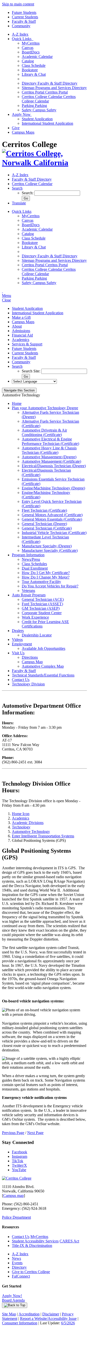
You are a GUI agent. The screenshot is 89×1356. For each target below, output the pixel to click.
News (16, 1258)
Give (16, 128)
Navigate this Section (19, 390)
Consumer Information (19, 1323)
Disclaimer (50, 1314)
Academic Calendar (37, 56)
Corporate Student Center (42, 613)
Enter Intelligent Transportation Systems (43, 836)
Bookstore (30, 70)
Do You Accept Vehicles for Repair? (50, 586)
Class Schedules (34, 564)
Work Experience (35, 617)
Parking (34, 105)
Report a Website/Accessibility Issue (48, 1318)
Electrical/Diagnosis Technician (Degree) (54, 466)
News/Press (31, 559)
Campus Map (32, 662)
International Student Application (47, 123)
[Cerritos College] (16, 1178)
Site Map (9, 1314)
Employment (22, 644)
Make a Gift (21, 317)
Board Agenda (13, 1300)
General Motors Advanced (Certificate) (52, 515)
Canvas (27, 48)
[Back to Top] (14, 1305)
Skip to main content (18, 4)
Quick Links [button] (22, 39)
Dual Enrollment (35, 568)
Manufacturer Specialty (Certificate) (50, 550)
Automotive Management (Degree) (49, 457)
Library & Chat (34, 74)
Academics (20, 340)
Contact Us (20, 680)
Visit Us (18, 653)
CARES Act (69, 1241)
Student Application (37, 119)
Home (17, 403)
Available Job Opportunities (43, 648)
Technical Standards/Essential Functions (43, 675)
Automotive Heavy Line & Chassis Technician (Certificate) (49, 450)
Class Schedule (33, 65)
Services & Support (27, 344)
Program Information (28, 555)
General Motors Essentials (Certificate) (52, 519)
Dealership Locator (37, 635)
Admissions (21, 331)
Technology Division (28, 684)
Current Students (25, 17)
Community (21, 26)
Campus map (13, 1195)
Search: (28, 193)
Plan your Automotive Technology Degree (45, 408)
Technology (21, 827)
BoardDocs (31, 52)
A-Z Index (20, 34)
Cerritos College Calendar (49, 99)
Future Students (24, 12)
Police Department (16, 1217)
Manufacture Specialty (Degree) (47, 546)
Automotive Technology (31, 831)
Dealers (18, 631)
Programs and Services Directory (54, 88)
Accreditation (29, 1314)
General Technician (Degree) (44, 524)
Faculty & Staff (24, 21)
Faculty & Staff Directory (49, 83)
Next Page (35, 1133)
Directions (30, 657)
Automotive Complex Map (43, 666)
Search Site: (31, 371)
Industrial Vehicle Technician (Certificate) (54, 533)
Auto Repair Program (28, 595)
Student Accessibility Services (35, 1241)
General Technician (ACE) (43, 599)
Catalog (28, 61)
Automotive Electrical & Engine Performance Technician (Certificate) (50, 441)
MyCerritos (31, 43)
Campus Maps (23, 132)
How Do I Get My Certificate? (46, 573)
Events (17, 1263)
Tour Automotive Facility (41, 582)
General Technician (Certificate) (47, 528)
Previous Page (13, 1133)
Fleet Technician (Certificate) (44, 510)
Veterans (28, 590)
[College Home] (44, 162)
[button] (17, 188)
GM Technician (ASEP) (41, 608)
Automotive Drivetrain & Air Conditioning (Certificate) (44, 432)
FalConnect (21, 1276)
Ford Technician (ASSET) (42, 604)
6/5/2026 (68, 1323)
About (17, 326)
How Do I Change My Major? (45, 577)
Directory (19, 1267)
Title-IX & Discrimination (32, 1245)
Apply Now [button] (22, 114)
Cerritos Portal (45, 92)
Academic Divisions (28, 823)
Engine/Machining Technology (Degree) (53, 488)
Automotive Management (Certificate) (51, 461)
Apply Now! (12, 1296)
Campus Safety (39, 110)
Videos (17, 639)
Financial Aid (22, 335)
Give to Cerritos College (31, 1272)
